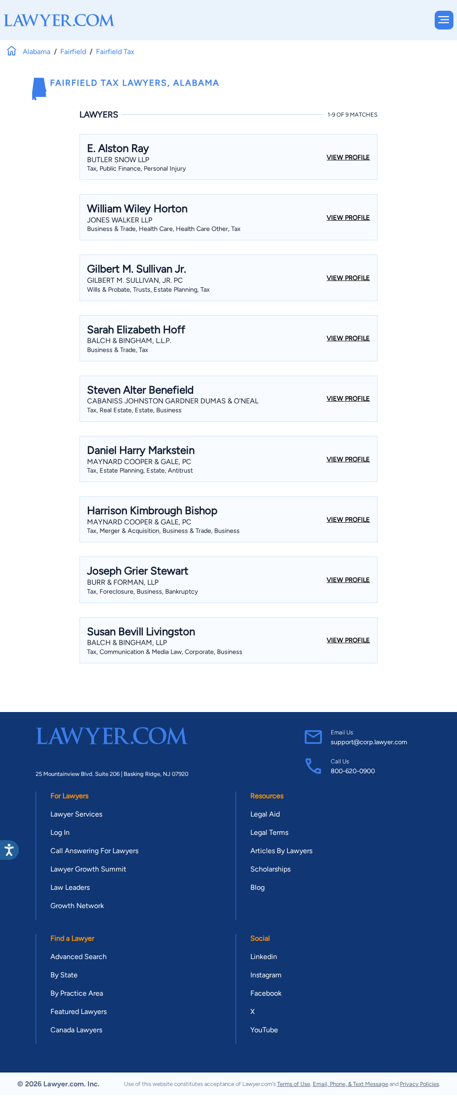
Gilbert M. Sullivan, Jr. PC (135, 280)
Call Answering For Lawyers (94, 850)
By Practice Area (76, 993)
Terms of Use (293, 1084)
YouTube (264, 1030)
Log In (60, 832)
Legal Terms (269, 832)
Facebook (266, 993)
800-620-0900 (353, 771)
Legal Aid (265, 814)
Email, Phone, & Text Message (350, 1084)
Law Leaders (70, 887)
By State (64, 975)
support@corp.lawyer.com (369, 742)
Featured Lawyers (78, 1011)
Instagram (266, 975)
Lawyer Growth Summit (88, 869)
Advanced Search (78, 956)
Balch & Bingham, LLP (127, 642)
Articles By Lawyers (281, 850)
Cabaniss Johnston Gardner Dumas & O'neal (172, 401)
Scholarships (270, 869)
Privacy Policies (419, 1084)
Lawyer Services (76, 814)
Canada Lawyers (76, 1030)
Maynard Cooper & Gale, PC (139, 461)
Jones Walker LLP (119, 220)
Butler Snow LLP (118, 159)
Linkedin (263, 956)
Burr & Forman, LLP (122, 582)
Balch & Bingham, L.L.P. (129, 340)
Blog (257, 887)
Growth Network (77, 905)
